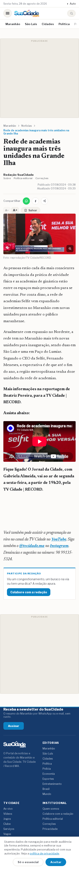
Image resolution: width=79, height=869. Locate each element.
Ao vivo (8, 808)
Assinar (13, 726)
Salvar (32, 210)
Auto (71, 3)
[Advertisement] (39, 78)
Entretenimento (52, 783)
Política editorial (23, 178)
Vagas (7, 834)
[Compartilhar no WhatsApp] (26, 201)
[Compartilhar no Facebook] (35, 201)
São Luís (31, 24)
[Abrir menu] (7, 13)
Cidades (48, 24)
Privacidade (50, 828)
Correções (41, 178)
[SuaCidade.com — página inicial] (26, 13)
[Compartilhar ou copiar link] (44, 201)
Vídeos (7, 813)
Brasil (46, 788)
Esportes (48, 778)
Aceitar (55, 862)
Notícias (26, 125)
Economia (49, 773)
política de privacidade (44, 853)
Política (64, 24)
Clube (7, 823)
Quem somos (51, 808)
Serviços (8, 828)
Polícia (47, 768)
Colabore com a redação (28, 592)
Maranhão (12, 24)
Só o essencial (28, 862)
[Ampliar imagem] (70, 248)
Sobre (7, 178)
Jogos (7, 818)
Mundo (47, 794)
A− (7, 210)
